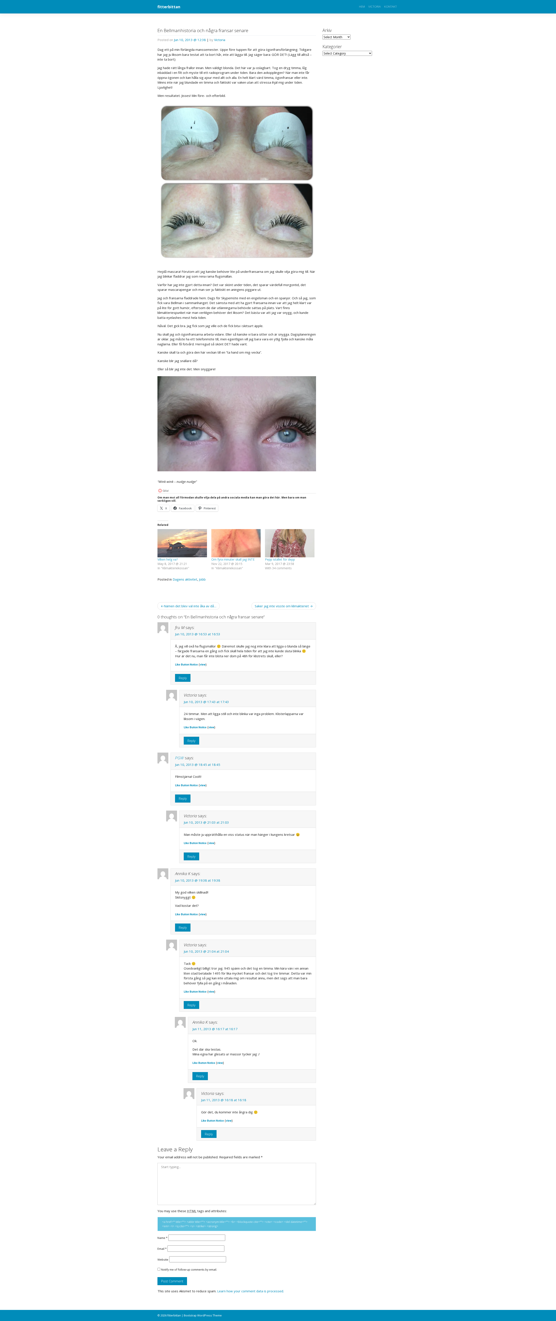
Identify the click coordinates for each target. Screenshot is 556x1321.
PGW (179, 757)
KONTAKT (390, 6)
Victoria (219, 40)
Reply (183, 678)
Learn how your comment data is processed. (250, 1291)
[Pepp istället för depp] (289, 543)
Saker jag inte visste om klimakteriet (282, 606)
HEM (362, 6)
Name (162, 1238)
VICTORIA (374, 6)
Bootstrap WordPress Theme (203, 1315)
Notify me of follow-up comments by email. (189, 1269)
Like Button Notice (186, 664)
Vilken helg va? (167, 559)
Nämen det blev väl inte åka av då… (190, 606)
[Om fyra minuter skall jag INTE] (236, 543)
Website (162, 1259)
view (202, 664)
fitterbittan (168, 6)
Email (162, 1249)
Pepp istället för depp (280, 559)
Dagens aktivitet (185, 579)
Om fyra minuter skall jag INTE (233, 559)
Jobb (202, 579)
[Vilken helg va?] (182, 543)
